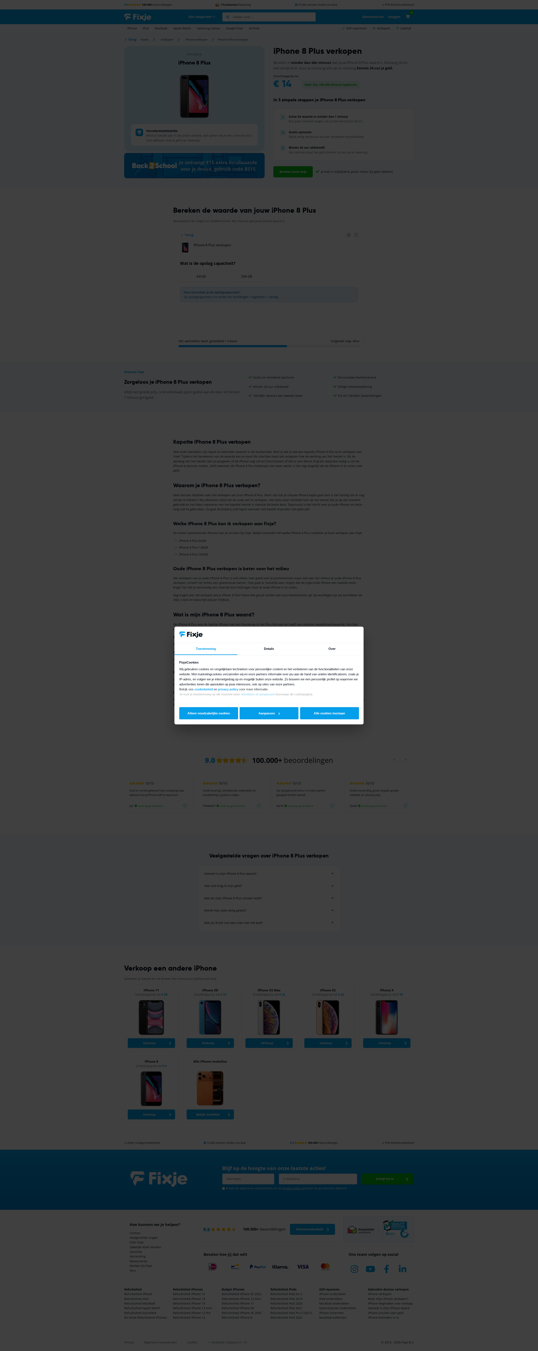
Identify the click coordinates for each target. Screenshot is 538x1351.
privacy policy (228, 689)
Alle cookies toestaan (329, 713)
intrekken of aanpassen (258, 694)
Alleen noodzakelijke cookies (208, 713)
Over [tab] (332, 648)
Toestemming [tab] (206, 648)
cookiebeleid (203, 689)
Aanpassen (266, 713)
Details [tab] (269, 648)
